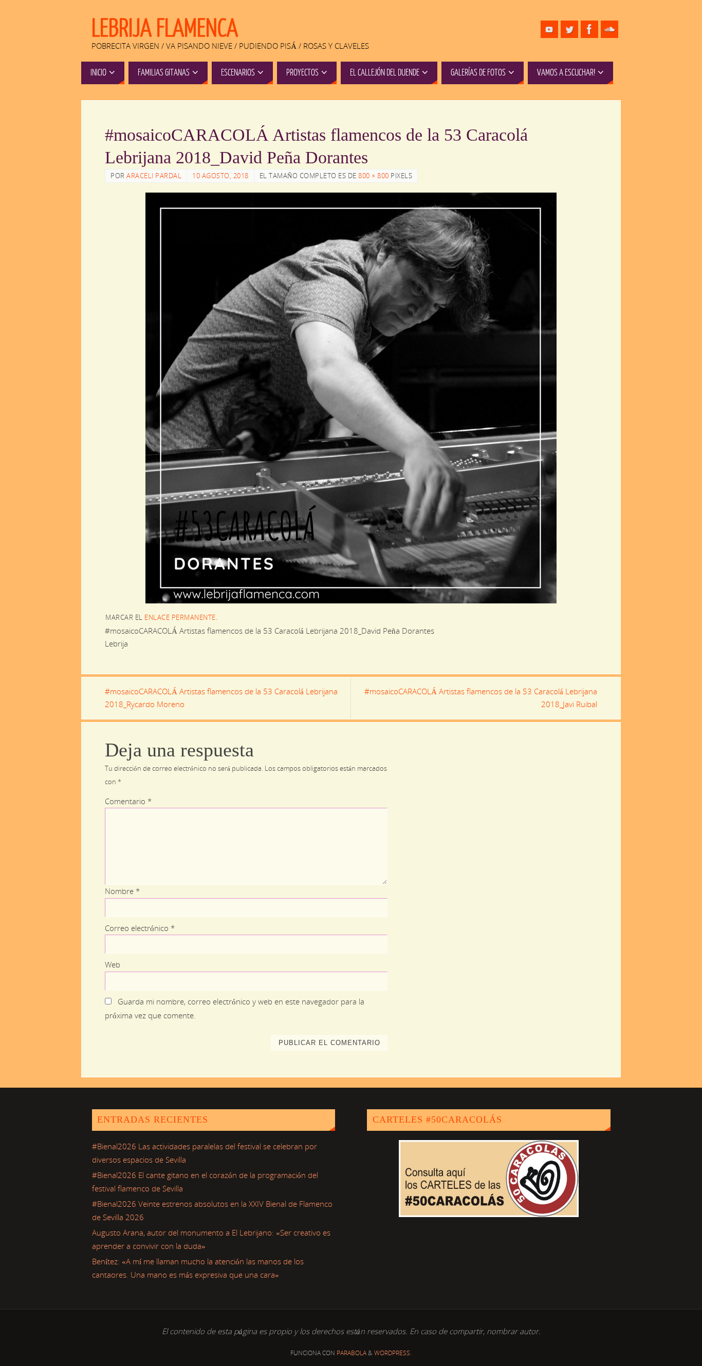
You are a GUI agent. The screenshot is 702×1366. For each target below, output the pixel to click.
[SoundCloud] (609, 29)
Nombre (122, 891)
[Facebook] (589, 29)
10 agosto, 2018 (220, 175)
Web (112, 964)
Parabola (351, 1353)
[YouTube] (549, 29)
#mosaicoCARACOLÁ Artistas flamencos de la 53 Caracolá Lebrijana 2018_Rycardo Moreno (221, 698)
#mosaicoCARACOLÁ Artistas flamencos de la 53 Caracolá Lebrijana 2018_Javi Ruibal (480, 698)
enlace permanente (180, 617)
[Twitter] (569, 29)
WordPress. (393, 1353)
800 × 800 (373, 175)
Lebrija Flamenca (164, 29)
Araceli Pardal (153, 175)
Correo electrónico (140, 928)
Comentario (128, 801)
